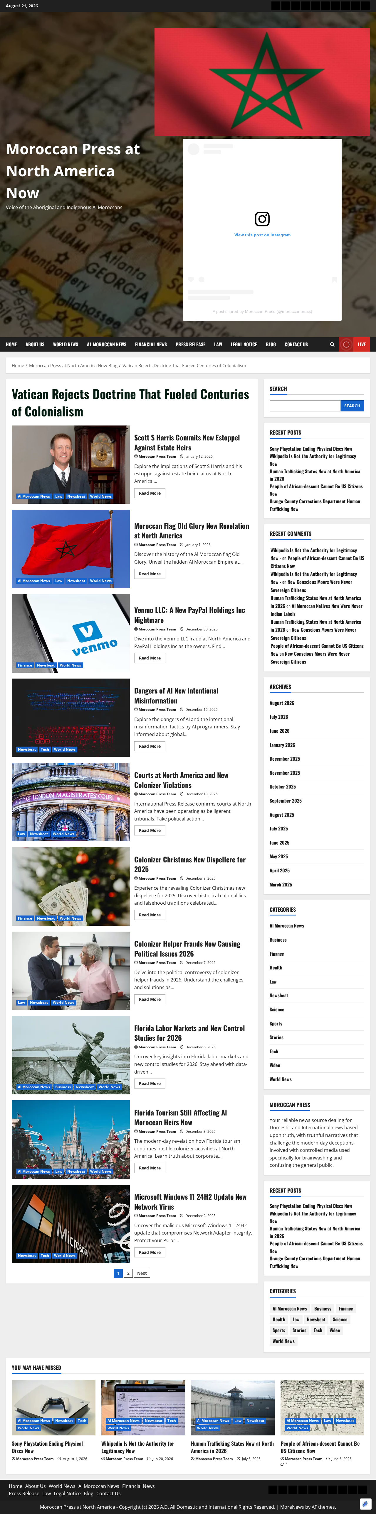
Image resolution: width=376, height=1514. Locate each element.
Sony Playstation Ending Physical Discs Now (311, 448)
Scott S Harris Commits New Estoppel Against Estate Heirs (71, 464)
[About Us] (285, 5)
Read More (152, 492)
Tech (45, 749)
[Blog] (355, 5)
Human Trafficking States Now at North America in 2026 (232, 1447)
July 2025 (279, 828)
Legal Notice (244, 344)
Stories (276, 1037)
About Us (35, 344)
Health (276, 967)
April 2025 (280, 870)
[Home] (275, 5)
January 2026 (282, 744)
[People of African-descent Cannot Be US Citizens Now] (322, 1407)
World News (65, 344)
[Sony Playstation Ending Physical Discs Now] (53, 1407)
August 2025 (282, 814)
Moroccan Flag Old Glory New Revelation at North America (71, 549)
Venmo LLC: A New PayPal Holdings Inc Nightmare (71, 633)
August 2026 (282, 702)
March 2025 (281, 884)
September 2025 (286, 800)
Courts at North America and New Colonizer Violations (71, 802)
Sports (276, 1023)
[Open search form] (332, 344)
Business (63, 1086)
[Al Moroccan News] (305, 5)
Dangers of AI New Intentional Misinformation (71, 718)
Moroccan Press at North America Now (73, 171)
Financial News (151, 344)
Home (11, 344)
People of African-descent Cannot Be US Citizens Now (320, 1447)
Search (278, 388)
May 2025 (279, 856)
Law (218, 344)
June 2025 (279, 842)
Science (277, 1009)
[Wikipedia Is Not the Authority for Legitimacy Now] (143, 1407)
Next (142, 1273)
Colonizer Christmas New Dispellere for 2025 (71, 886)
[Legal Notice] (345, 5)
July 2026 (279, 716)
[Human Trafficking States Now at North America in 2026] (233, 1407)
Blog (271, 344)
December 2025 (285, 758)
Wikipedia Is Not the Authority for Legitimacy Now (137, 1447)
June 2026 (280, 730)
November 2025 (285, 772)
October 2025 (283, 786)
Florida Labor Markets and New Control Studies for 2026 (71, 1055)
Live (362, 344)
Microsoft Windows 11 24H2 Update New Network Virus (71, 1224)
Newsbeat (76, 496)
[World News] (295, 5)
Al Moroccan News (106, 344)
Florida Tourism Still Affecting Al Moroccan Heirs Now (71, 1139)
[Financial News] (315, 5)
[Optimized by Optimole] (366, 1504)
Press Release (190, 344)
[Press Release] (325, 5)
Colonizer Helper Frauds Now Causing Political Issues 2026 (71, 971)
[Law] (335, 5)
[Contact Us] (365, 5)
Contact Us (296, 344)
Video (275, 1065)
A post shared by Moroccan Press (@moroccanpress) (262, 311)
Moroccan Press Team (157, 456)
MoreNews (292, 1507)
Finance (25, 665)
